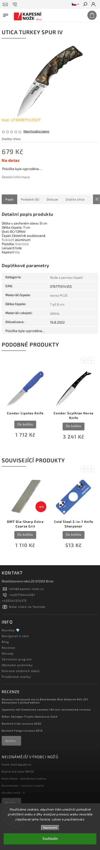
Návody (8, 653)
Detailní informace (16, 177)
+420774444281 (22, 595)
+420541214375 (14, 601)
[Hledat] (85, 4)
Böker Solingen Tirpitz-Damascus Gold (29, 716)
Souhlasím (50, 838)
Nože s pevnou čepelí (66, 277)
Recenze (8, 647)
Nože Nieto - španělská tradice (24, 778)
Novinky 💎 (11, 630)
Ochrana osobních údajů (21, 671)
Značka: (11, 139)
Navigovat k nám (15, 636)
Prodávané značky (16, 677)
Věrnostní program (17, 659)
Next (92, 361)
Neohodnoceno (36, 131)
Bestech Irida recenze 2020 (21, 723)
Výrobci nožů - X (13, 792)
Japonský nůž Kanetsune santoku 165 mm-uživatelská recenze (46, 709)
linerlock (22, 244)
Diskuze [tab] (52, 199)
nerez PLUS (58, 295)
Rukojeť (8, 240)
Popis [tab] (9, 199)
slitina (54, 313)
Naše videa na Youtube (27, 607)
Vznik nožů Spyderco (16, 764)
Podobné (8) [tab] (30, 199)
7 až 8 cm (57, 304)
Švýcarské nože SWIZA (18, 771)
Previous (85, 361)
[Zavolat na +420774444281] (15, 4)
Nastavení (50, 827)
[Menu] (5, 14)
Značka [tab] (75, 199)
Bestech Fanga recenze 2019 (22, 730)
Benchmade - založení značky (23, 785)
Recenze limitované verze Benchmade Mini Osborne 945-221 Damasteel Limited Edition (45, 701)
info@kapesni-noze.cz (26, 589)
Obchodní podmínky (17, 665)
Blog (5, 642)
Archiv (10, 741)
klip (17, 252)
